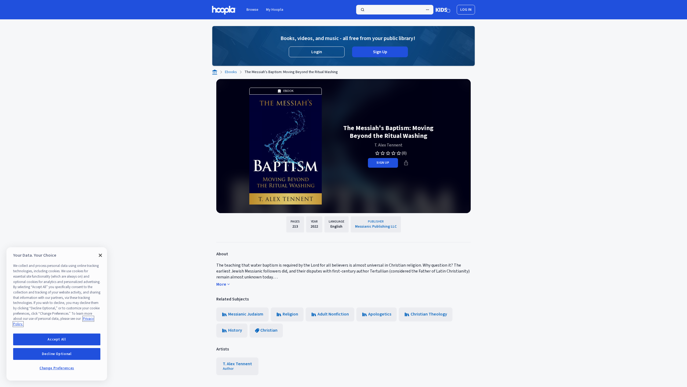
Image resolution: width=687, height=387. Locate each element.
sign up (383, 162)
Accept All (56, 339)
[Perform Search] (394, 10)
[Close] (100, 255)
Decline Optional (57, 354)
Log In (466, 9)
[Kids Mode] (442, 9)
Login (316, 52)
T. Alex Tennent (388, 145)
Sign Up (380, 52)
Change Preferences (56, 368)
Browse (252, 9)
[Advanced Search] (427, 10)
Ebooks (231, 72)
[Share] (406, 163)
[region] (56, 314)
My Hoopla (274, 9)
